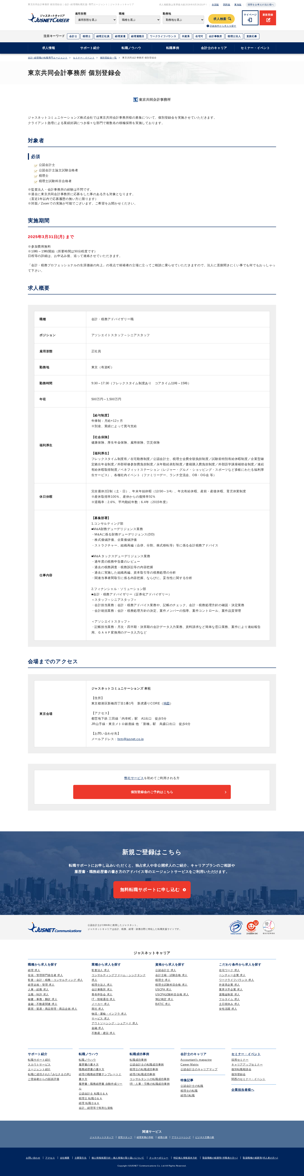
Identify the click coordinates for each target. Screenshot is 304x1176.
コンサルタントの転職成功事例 (150, 1079)
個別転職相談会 (241, 1069)
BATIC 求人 (163, 1004)
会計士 (73, 36)
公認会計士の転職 (192, 1085)
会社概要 (64, 1158)
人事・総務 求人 (38, 989)
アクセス (50, 1158)
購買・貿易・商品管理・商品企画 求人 (52, 1008)
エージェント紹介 (39, 1069)
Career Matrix (190, 1064)
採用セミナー (240, 1059)
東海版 (238, 4)
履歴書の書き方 (89, 1064)
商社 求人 (98, 1008)
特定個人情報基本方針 (185, 1158)
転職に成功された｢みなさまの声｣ (49, 1074)
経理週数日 (137, 36)
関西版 (226, 4)
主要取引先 (81, 1158)
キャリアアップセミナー (247, 1064)
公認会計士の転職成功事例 (147, 1064)
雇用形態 (80, 13)
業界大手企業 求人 (231, 989)
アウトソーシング (181, 1137)
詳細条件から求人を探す (223, 26)
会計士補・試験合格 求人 (171, 975)
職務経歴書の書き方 (91, 1069)
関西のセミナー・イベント (248, 1079)
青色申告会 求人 (102, 994)
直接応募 (252, 36)
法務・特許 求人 (38, 994)
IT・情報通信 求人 (103, 999)
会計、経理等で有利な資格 (96, 1107)
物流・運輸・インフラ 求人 (109, 1013)
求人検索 (219, 19)
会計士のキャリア (214, 48)
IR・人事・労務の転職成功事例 (150, 1083)
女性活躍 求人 (228, 1008)
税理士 (87, 36)
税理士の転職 (189, 1090)
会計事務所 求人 (102, 989)
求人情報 (48, 48)
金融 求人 (98, 1028)
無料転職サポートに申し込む (150, 889)
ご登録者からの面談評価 (43, 1079)
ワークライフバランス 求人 (236, 979)
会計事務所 (215, 36)
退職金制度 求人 (229, 994)
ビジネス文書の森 (204, 1137)
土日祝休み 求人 (229, 1004)
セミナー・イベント (255, 48)
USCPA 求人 (163, 989)
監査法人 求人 (101, 970)
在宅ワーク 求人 (229, 970)
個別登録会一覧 (108, 58)
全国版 (215, 4)
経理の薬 (162, 1137)
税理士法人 (234, 36)
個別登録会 (238, 1074)
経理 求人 (34, 970)
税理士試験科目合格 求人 (171, 984)
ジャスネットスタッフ (102, 1137)
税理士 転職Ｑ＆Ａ (90, 1098)
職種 (121, 13)
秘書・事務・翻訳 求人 (42, 999)
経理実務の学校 (145, 1137)
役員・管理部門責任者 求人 (45, 975)
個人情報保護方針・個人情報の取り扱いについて (118, 1158)
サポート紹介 (90, 48)
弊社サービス (134, 778)
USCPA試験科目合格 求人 (172, 994)
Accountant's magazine (196, 1059)
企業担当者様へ (242, 1089)
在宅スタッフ (125, 1137)
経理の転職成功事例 (142, 1074)
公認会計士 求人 (165, 970)
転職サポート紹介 (39, 1059)
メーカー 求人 (101, 1004)
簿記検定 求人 (164, 999)
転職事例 (172, 48)
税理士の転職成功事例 (144, 1069)
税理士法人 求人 (102, 984)
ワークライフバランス (163, 36)
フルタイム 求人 (229, 999)
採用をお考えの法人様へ (261, 4)
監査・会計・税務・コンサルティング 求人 (55, 979)
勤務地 (167, 13)
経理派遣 (120, 36)
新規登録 (268, 14)
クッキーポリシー (158, 1158)
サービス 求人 (101, 1018)
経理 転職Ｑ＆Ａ (89, 1103)
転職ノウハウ (131, 48)
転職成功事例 (138, 1059)
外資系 (186, 36)
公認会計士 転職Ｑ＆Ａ (93, 1093)
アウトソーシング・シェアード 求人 (115, 1023)
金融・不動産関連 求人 (42, 1004)
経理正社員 (103, 36)
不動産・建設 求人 (103, 1033)
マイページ (250, 14)
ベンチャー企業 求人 (232, 975)
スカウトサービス (39, 1064)
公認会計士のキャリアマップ (199, 1069)
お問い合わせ (33, 1158)
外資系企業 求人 (229, 984)
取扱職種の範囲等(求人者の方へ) (260, 1158)
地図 (166, 703)
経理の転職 (188, 1095)
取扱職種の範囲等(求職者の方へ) (220, 1158)
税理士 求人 (163, 979)
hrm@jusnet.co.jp (130, 739)
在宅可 (199, 36)
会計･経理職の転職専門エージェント (47, 58)
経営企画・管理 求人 (41, 984)
